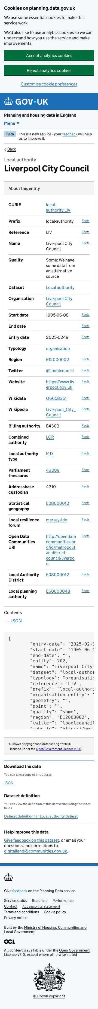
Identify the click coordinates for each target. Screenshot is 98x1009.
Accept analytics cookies (49, 55)
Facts (86, 221)
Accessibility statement (41, 906)
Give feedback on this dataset (31, 840)
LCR (50, 437)
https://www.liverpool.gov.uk (60, 384)
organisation (58, 348)
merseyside (56, 519)
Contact (10, 906)
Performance (63, 900)
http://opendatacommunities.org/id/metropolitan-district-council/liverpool (61, 550)
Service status (15, 900)
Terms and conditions (21, 911)
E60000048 (58, 591)
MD (49, 453)
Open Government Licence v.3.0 (58, 749)
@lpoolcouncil (60, 370)
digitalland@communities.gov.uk (35, 851)
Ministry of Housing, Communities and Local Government (45, 929)
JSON (16, 620)
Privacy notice (15, 917)
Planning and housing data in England (40, 115)
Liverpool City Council (59, 301)
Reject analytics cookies (49, 70)
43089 (53, 470)
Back (11, 149)
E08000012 (57, 503)
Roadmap (40, 900)
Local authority (60, 287)
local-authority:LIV (58, 207)
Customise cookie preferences (49, 84)
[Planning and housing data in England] (27, 102)
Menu (9, 123)
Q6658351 (56, 398)
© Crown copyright (49, 996)
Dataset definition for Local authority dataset (41, 816)
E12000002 (57, 359)
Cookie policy (55, 911)
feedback (69, 134)
